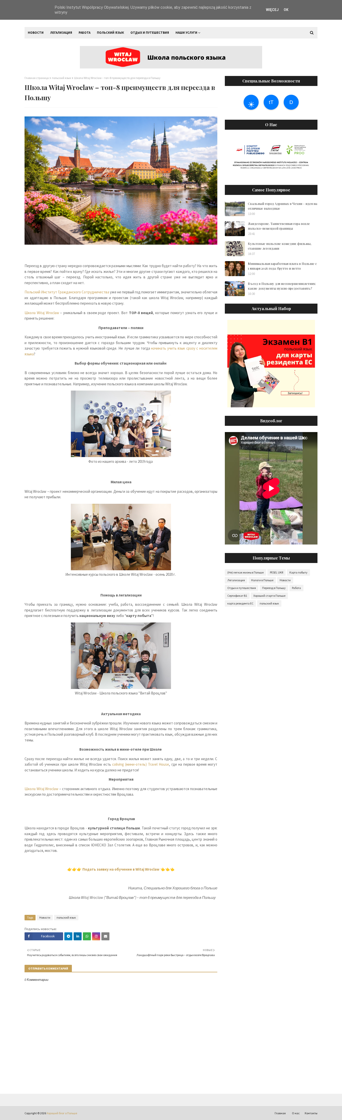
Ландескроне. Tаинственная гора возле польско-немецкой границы (279, 226)
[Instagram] (96, 936)
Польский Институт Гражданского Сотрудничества (67, 292)
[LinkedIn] (78, 936)
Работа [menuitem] (84, 32)
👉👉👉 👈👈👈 (121, 869)
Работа (296, 588)
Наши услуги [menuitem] (186, 32)
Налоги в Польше (262, 580)
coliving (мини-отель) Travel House (140, 764)
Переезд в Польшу (274, 588)
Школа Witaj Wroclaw (42, 312)
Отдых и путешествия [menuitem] (149, 32)
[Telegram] (68, 936)
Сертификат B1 (237, 595)
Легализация (236, 580)
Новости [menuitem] (36, 32)
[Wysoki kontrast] (251, 102)
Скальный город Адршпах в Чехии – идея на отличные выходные (282, 206)
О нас (296, 1113)
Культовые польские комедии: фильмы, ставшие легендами (279, 246)
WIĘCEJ (272, 10)
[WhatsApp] (87, 936)
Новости (44, 917)
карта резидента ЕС (240, 603)
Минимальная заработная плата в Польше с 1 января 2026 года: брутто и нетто (282, 266)
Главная (280, 1113)
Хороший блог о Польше (62, 1113)
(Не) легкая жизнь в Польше (245, 572)
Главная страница (37, 78)
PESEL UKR (276, 572)
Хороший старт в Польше (269, 595)
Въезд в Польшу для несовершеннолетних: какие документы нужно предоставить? (282, 286)
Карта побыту (298, 572)
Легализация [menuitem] (61, 32)
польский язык (61, 78)
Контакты (311, 1113)
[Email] (105, 936)
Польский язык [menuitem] (110, 32)
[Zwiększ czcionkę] (271, 102)
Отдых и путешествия (241, 588)
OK (286, 10)
